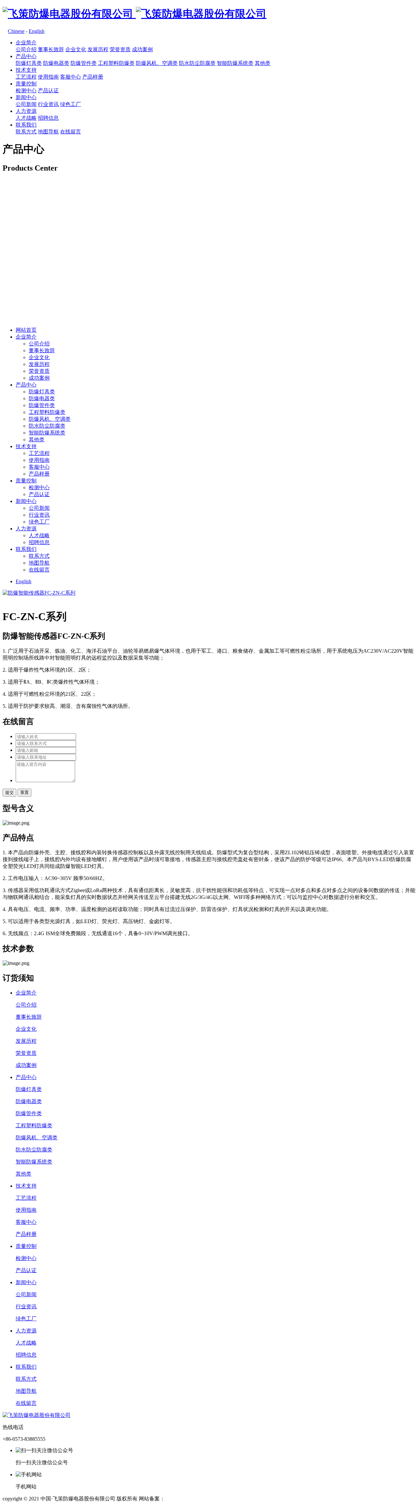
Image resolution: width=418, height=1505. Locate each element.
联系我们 (26, 125)
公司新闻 (26, 104)
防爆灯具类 (29, 63)
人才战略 (26, 118)
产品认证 (48, 90)
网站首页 (26, 330)
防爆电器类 (56, 63)
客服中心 (70, 77)
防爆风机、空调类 (157, 63)
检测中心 (26, 90)
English (36, 31)
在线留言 (70, 131)
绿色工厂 (70, 104)
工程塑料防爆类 (116, 63)
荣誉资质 (120, 49)
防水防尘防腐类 (197, 63)
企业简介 (26, 42)
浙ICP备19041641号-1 (189, 1498)
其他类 (262, 63)
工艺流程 (26, 77)
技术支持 (26, 70)
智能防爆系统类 (235, 63)
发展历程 (98, 49)
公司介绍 (26, 49)
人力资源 (26, 111)
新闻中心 (26, 97)
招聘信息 (48, 118)
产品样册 (92, 77)
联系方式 (26, 131)
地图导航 (48, 131)
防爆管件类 (84, 63)
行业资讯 (48, 104)
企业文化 (75, 49)
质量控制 (26, 83)
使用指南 (48, 77)
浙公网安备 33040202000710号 (253, 1498)
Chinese (16, 31)
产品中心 (26, 56)
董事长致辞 (51, 49)
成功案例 (142, 49)
